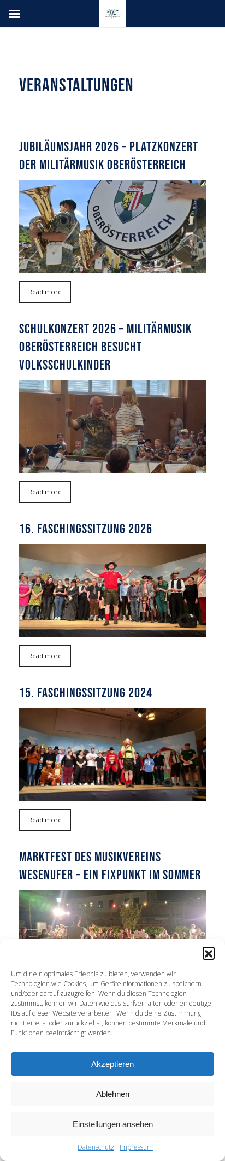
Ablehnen (112, 1094)
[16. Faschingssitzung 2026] (112, 590)
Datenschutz (96, 1147)
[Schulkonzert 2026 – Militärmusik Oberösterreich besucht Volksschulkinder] (112, 426)
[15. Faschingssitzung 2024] (112, 754)
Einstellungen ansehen (113, 1124)
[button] (208, 952)
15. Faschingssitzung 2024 (85, 692)
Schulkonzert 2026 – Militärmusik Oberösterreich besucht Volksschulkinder (105, 346)
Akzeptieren (112, 1064)
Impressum (136, 1147)
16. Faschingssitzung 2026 (85, 528)
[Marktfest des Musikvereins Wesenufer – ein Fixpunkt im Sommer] (112, 936)
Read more (45, 292)
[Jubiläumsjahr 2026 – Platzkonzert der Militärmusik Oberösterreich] (112, 226)
